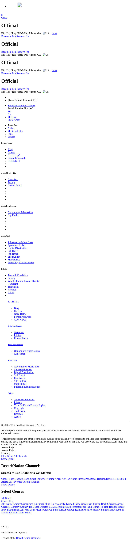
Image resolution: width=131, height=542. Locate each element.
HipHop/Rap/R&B (106, 478)
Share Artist (13, 119)
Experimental (74, 506)
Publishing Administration (21, 262)
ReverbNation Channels (28, 538)
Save (10, 105)
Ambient (17, 504)
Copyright (13, 283)
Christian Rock (99, 504)
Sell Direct (13, 251)
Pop (50, 509)
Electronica (61, 506)
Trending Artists (53, 478)
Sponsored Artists (16, 245)
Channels (22, 456)
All (2, 498)
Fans (10, 134)
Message (12, 117)
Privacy (11, 278)
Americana (27, 504)
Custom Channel (31, 481)
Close (4, 17)
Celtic (77, 504)
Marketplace (14, 259)
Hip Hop (104, 506)
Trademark (13, 286)
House (121, 506)
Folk (83, 506)
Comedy (15, 506)
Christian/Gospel (115, 504)
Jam (22, 509)
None (8, 498)
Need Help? (14, 155)
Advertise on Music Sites (20, 242)
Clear (4, 456)
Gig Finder (13, 215)
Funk (89, 506)
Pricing (11, 182)
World (28, 512)
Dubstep (44, 506)
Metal (38, 509)
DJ (30, 506)
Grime (95, 506)
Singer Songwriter (110, 509)
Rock (86, 509)
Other (45, 509)
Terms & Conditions (18, 275)
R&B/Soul (64, 509)
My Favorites (15, 481)
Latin (32, 509)
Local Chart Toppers (34, 478)
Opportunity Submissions (20, 212)
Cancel (4, 501)
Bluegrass (39, 504)
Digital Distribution (17, 248)
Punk (55, 509)
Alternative (6, 504)
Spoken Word (17, 512)
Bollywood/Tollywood (62, 504)
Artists (11, 128)
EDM (52, 506)
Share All (12, 456)
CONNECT (14, 161)
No (9, 114)
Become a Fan (8, 36)
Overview (13, 179)
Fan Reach (13, 253)
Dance (36, 506)
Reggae (79, 509)
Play (11, 501)
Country (24, 506)
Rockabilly (94, 509)
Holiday (113, 506)
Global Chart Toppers (12, 478)
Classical (5, 506)
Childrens (86, 504)
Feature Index (15, 185)
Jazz (27, 509)
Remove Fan (22, 36)
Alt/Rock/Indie (69, 478)
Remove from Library (24, 105)
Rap (72, 509)
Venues (11, 136)
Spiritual (5, 512)
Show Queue (8, 459)
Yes (9, 111)
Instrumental (13, 509)
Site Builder (14, 256)
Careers (11, 152)
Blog (10, 149)
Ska (122, 509)
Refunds (12, 289)
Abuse (11, 292)
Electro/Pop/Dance (86, 478)
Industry (15, 131)
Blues (47, 504)
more (54, 33)
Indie (3, 509)
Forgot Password (16, 158)
